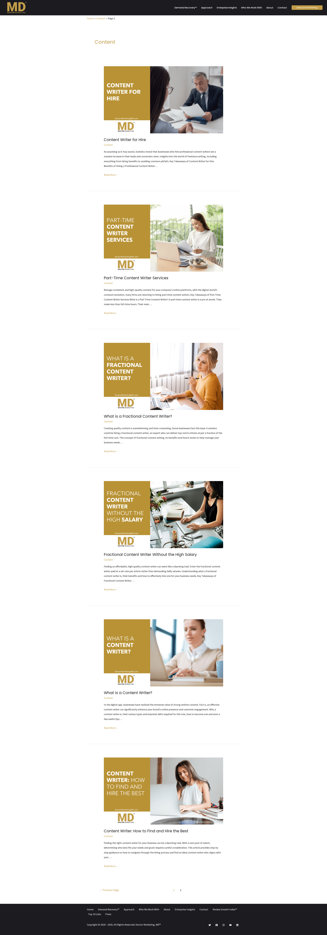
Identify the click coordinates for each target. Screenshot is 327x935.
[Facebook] (216, 925)
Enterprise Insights (227, 7)
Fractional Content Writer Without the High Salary (150, 554)
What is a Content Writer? (128, 692)
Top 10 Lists (94, 914)
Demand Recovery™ (185, 7)
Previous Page (109, 890)
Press (108, 914)
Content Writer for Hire (125, 139)
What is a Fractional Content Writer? (138, 416)
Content (108, 144)
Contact (282, 7)
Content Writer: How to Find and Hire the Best (146, 831)
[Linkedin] (237, 925)
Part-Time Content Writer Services (136, 278)
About (269, 7)
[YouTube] (230, 925)
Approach (206, 7)
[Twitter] (210, 925)
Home (90, 909)
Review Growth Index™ (225, 909)
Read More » (110, 174)
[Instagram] (223, 925)
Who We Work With (251, 7)
